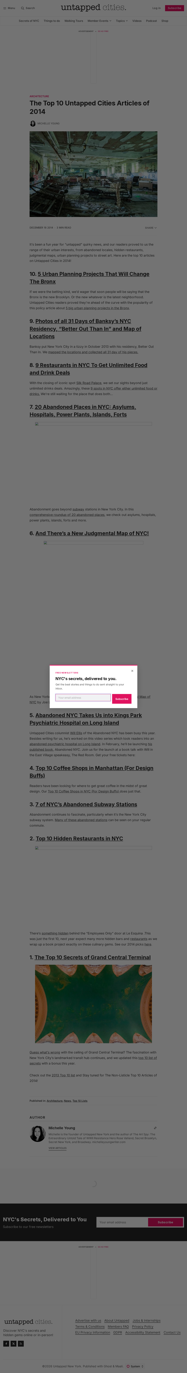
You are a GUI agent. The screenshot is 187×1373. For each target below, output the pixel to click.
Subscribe (121, 698)
